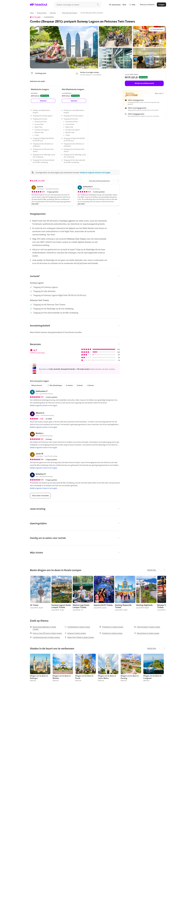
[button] (64, 47)
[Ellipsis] (59, 13)
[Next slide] (118, 180)
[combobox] (78, 4)
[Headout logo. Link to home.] (38, 4)
